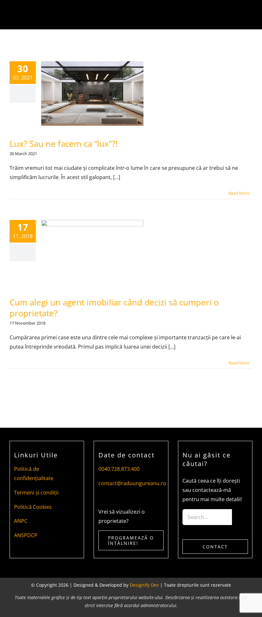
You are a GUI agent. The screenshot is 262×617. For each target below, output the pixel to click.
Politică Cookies (33, 506)
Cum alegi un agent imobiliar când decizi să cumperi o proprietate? (114, 308)
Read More (238, 193)
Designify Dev (144, 585)
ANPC (20, 520)
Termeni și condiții (36, 492)
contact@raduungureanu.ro (132, 483)
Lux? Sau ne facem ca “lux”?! (64, 143)
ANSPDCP (25, 535)
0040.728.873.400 (119, 468)
